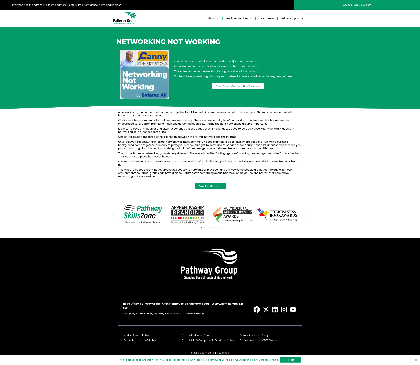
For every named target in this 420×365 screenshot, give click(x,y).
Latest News (266, 18)
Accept (290, 359)
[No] (416, 360)
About (211, 18)
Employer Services (237, 18)
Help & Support (290, 18)
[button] (113, 214)
